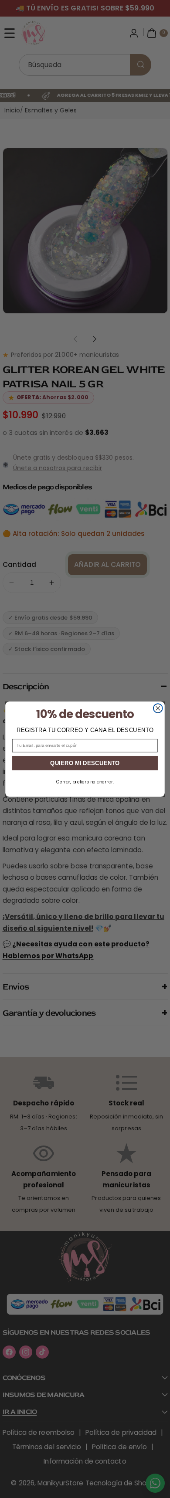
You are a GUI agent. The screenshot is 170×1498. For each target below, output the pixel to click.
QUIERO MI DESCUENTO (85, 762)
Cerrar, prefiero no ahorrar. (85, 782)
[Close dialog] (158, 708)
